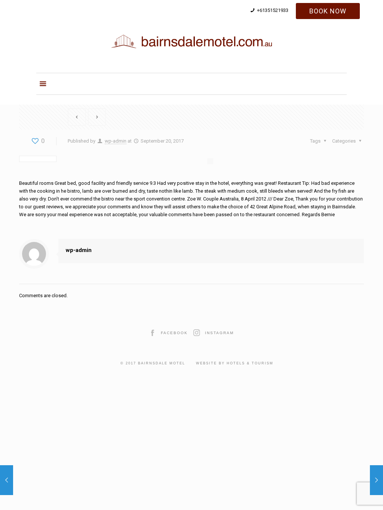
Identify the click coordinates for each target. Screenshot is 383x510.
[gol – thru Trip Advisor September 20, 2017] (6, 480)
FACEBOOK (174, 333)
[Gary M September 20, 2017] (376, 480)
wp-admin (115, 141)
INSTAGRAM (219, 333)
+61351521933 (272, 10)
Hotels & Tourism (250, 363)
